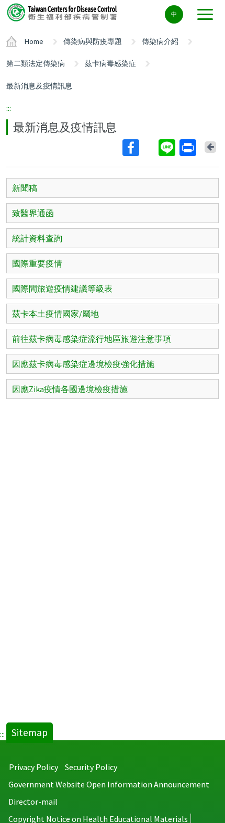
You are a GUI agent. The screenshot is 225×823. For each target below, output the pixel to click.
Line (168, 147)
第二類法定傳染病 (35, 63)
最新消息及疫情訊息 (39, 86)
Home (34, 41)
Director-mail (33, 801)
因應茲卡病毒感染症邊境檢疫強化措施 (83, 364)
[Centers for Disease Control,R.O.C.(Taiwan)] (62, 12)
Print (188, 147)
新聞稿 (24, 188)
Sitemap (30, 732)
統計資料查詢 (37, 238)
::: (8, 108)
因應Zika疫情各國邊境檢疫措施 (70, 389)
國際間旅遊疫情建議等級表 (62, 288)
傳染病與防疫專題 (92, 41)
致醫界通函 (33, 213)
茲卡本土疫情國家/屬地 (55, 313)
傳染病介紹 (160, 41)
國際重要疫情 (37, 263)
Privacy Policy (33, 767)
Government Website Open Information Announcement (108, 784)
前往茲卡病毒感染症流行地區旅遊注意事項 (91, 338)
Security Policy (91, 767)
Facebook (139, 147)
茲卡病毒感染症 (110, 63)
